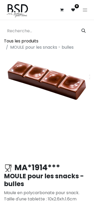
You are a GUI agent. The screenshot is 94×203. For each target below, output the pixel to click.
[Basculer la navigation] (85, 10)
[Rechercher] (83, 31)
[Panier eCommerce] (61, 10)
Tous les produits (21, 41)
